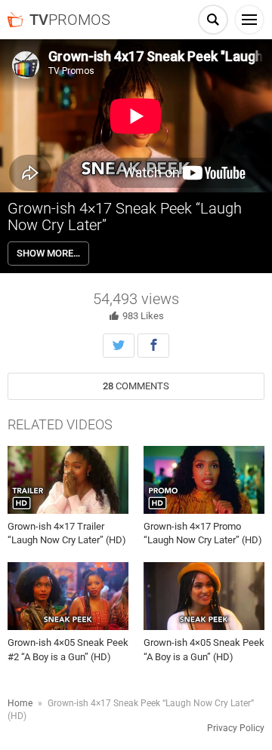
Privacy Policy (235, 728)
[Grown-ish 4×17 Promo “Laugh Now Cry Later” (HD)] (204, 480)
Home (20, 703)
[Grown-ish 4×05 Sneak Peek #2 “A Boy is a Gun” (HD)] (68, 596)
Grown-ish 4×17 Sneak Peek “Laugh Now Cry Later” (125, 216)
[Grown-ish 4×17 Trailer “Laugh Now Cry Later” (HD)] (68, 480)
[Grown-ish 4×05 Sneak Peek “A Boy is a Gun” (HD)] (204, 596)
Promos (69, 19)
